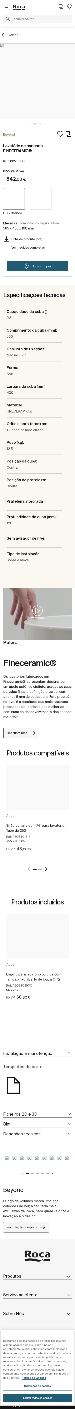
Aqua (10, 815)
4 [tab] (42, 1173)
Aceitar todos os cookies (37, 1398)
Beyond (13, 1189)
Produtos (12, 1276)
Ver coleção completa (22, 1227)
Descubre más (17, 733)
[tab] (37, 1053)
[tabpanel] (37, 81)
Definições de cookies (37, 1386)
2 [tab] (40, 869)
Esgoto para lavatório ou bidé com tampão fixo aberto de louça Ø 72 (33, 976)
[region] (37, 1368)
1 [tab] (35, 869)
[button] (7, 19)
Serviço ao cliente (20, 1294)
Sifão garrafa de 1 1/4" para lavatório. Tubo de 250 (35, 828)
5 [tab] (47, 1173)
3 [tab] (37, 1173)
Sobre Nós (13, 1313)
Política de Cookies (34, 1377)
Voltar (13, 35)
